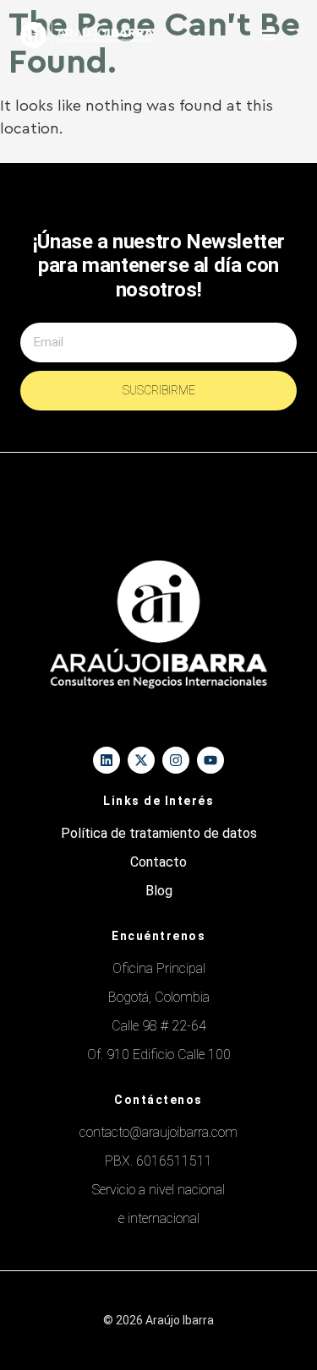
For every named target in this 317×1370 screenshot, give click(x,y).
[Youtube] (210, 760)
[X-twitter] (141, 760)
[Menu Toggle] (268, 34)
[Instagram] (175, 760)
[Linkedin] (106, 760)
